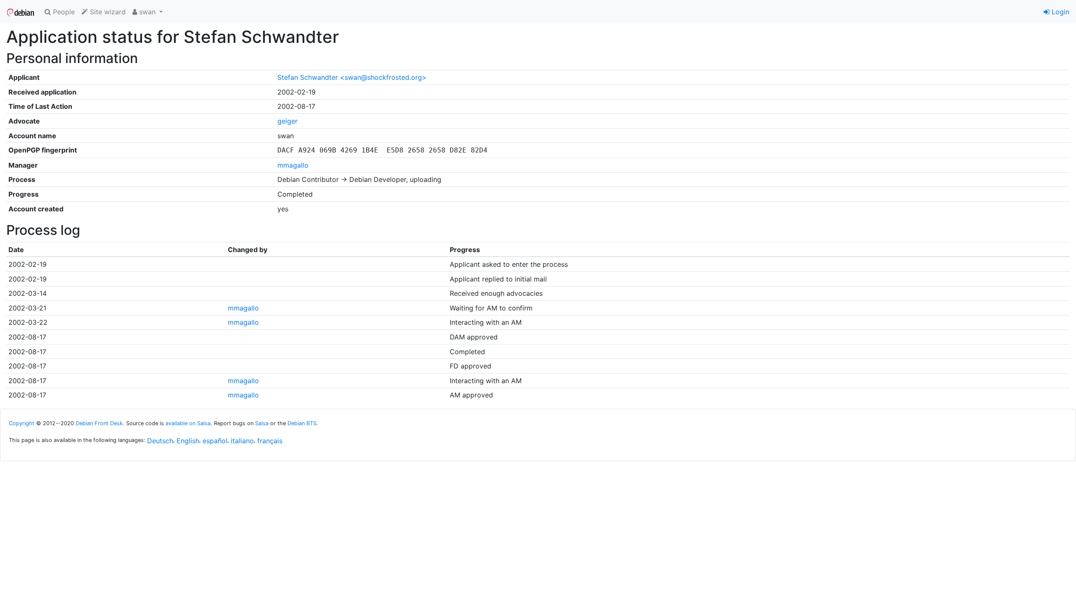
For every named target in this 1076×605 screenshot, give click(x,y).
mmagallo (293, 165)
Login (1059, 12)
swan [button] (147, 12)
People (63, 12)
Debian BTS (301, 423)
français (269, 441)
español (215, 441)
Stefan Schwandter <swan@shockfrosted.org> (352, 77)
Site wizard (107, 12)
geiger (287, 121)
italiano (242, 441)
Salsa (262, 423)
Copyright (21, 423)
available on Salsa (188, 423)
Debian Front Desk (99, 423)
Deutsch (160, 441)
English (188, 441)
